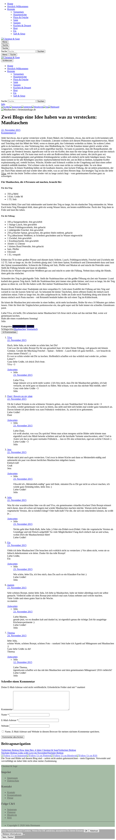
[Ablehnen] (24, 834)
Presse (10, 798)
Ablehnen (94, 831)
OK (86, 831)
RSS (9, 817)
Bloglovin (12, 815)
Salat (15, 20)
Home (10, 3)
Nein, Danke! (8, 837)
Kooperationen (14, 795)
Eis (14, 31)
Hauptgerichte (20, 14)
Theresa (11, 633)
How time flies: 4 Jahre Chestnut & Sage (38, 750)
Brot (15, 28)
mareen (10, 585)
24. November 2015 (16, 635)
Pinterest (11, 812)
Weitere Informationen (12, 834)
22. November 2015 (10, 130)
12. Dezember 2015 (22, 662)
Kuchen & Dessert (22, 25)
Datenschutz (13, 780)
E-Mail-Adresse (9, 720)
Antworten (12, 369)
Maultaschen (20, 329)
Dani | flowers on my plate (19, 396)
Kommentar (7, 709)
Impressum (12, 778)
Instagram (12, 809)
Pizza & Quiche (20, 17)
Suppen (17, 23)
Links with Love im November (32, 753)
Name (5, 714)
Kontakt (11, 792)
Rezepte (11, 9)
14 (8, 132)
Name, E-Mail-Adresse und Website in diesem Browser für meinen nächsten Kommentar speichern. (52, 731)
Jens (9, 449)
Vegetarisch (32, 329)
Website (5, 726)
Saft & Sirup (19, 33)
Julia (9, 497)
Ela (8, 542)
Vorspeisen (18, 12)
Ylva (3, 173)
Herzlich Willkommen (17, 6)
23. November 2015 (22, 375)
